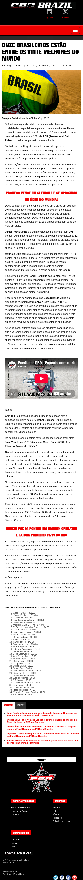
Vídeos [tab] (20, 705)
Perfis (14, 843)
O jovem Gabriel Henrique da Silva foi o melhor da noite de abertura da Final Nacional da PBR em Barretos (43, 734)
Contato (15, 814)
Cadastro (15, 839)
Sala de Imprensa (61, 821)
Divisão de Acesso (20, 811)
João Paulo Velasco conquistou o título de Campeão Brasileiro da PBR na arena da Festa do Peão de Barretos (42, 714)
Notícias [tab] (8, 705)
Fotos (55, 811)
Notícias (57, 807)
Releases (57, 818)
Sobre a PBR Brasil (20, 807)
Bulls (13, 846)
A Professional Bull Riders (17, 860)
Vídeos (56, 814)
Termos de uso (10, 871)
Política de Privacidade (13, 874)
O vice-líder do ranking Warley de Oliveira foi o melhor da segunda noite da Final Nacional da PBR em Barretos (42, 727)
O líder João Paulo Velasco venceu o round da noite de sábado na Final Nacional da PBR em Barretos (42, 721)
